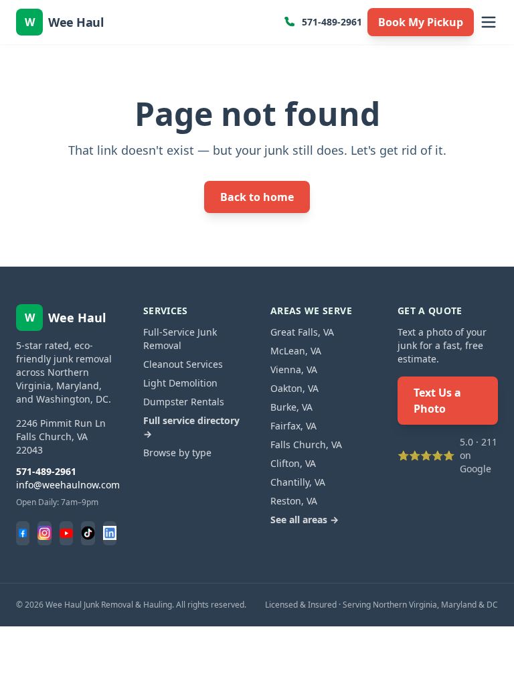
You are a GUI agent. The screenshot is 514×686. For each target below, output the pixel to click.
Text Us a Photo (437, 400)
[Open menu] (488, 22)
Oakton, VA (294, 388)
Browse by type (177, 452)
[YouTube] (66, 533)
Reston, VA (293, 500)
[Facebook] (22, 533)
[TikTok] (87, 533)
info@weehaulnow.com (68, 484)
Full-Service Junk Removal (180, 339)
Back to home (257, 197)
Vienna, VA (293, 369)
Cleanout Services (183, 364)
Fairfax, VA (293, 425)
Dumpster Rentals (183, 401)
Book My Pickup (420, 22)
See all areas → (304, 519)
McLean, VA (295, 350)
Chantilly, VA (297, 482)
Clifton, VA (293, 463)
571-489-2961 (332, 21)
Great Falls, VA (302, 332)
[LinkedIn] (109, 533)
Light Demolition (180, 382)
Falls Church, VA (306, 444)
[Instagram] (44, 533)
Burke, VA (291, 407)
